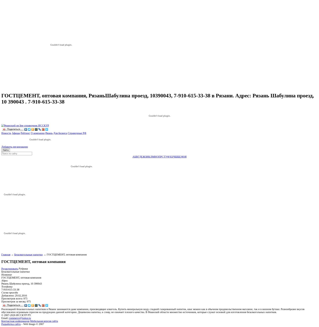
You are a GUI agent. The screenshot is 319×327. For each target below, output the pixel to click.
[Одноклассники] (33, 129)
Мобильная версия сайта (44, 321)
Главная (5, 254)
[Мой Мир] (36, 129)
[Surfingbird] (47, 129)
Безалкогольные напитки (28, 254)
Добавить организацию (14, 146)
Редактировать (9, 268)
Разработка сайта (11, 324)
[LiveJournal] (40, 129)
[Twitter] (29, 129)
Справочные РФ (77, 133)
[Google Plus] (43, 129)
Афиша (16, 133)
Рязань (49, 133)
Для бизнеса (60, 133)
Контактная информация (15, 321)
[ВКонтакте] (26, 129)
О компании (38, 133)
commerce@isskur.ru (20, 318)
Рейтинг (25, 133)
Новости (6, 133)
